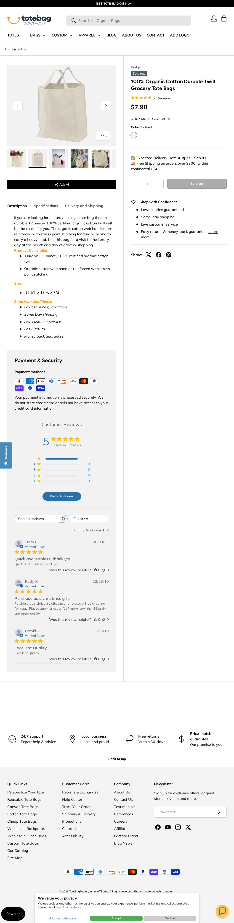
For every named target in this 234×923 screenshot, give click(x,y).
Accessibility (73, 836)
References (123, 814)
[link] (214, 18)
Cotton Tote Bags (22, 814)
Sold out (197, 184)
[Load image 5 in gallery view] (100, 158)
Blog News (123, 843)
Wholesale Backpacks (26, 828)
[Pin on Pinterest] (169, 255)
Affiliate (121, 828)
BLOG (111, 35)
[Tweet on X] (149, 255)
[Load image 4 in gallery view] (79, 158)
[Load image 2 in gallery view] (37, 158)
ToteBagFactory (79, 891)
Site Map (15, 857)
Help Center (72, 799)
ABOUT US (131, 35)
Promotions (71, 821)
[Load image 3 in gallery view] (58, 158)
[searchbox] (37, 519)
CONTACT (156, 35)
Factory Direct (126, 836)
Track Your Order (76, 807)
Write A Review (62, 496)
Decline (170, 918)
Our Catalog (17, 850)
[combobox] (128, 21)
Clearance (71, 828)
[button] (222, 911)
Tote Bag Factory (15, 49)
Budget (136, 67)
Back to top (117, 759)
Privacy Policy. (72, 907)
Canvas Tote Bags (23, 806)
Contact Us (123, 799)
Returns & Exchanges (80, 792)
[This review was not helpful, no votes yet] (103, 570)
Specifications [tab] (46, 205)
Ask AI (64, 184)
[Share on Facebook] (159, 255)
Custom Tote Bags (23, 843)
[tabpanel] (61, 277)
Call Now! (125, 3)
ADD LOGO (180, 35)
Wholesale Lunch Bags (26, 836)
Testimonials (125, 807)
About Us (122, 792)
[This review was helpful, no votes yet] (95, 570)
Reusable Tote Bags (24, 799)
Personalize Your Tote (25, 792)
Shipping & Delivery (79, 814)
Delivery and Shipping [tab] (84, 205)
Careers (121, 821)
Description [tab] (17, 205)
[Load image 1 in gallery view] (16, 158)
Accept (116, 918)
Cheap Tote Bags (22, 821)
